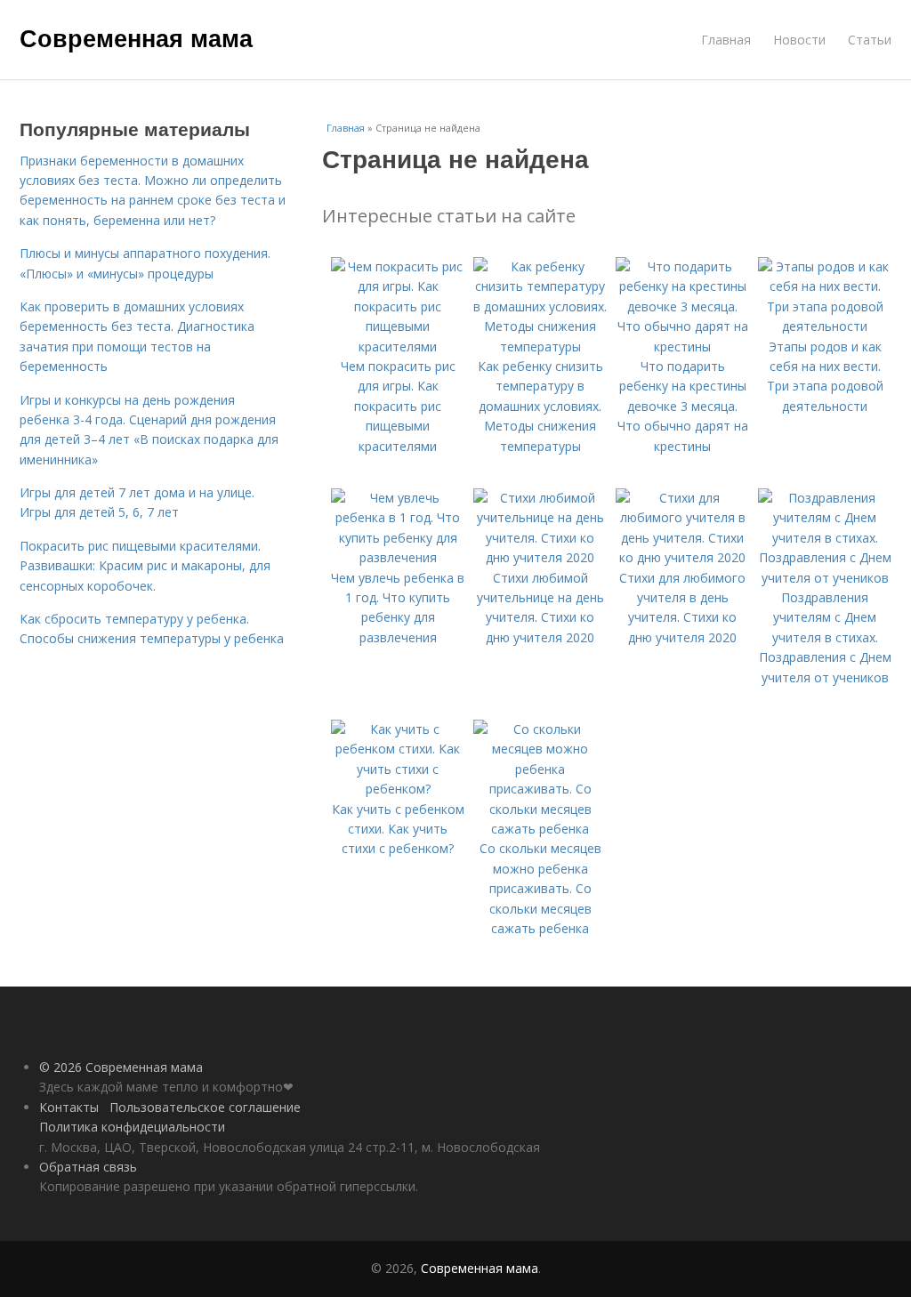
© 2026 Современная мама (121, 1067)
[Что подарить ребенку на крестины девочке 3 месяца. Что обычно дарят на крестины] (682, 346)
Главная (726, 39)
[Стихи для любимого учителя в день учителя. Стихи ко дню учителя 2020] (682, 557)
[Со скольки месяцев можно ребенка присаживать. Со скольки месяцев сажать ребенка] (540, 828)
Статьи (869, 39)
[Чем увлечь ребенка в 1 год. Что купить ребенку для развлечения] (397, 557)
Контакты (69, 1107)
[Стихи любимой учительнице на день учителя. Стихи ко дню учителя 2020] (540, 557)
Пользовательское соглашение (205, 1107)
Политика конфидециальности (132, 1126)
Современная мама (136, 37)
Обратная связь (88, 1166)
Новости (799, 39)
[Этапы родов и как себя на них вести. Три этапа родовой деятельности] (824, 326)
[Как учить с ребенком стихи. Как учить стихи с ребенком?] (397, 788)
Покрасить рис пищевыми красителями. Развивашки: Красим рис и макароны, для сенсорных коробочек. (145, 565)
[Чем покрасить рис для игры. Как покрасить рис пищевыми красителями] (397, 346)
